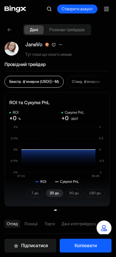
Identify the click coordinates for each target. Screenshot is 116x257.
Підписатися (34, 245)
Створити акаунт (77, 9)
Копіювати (86, 245)
